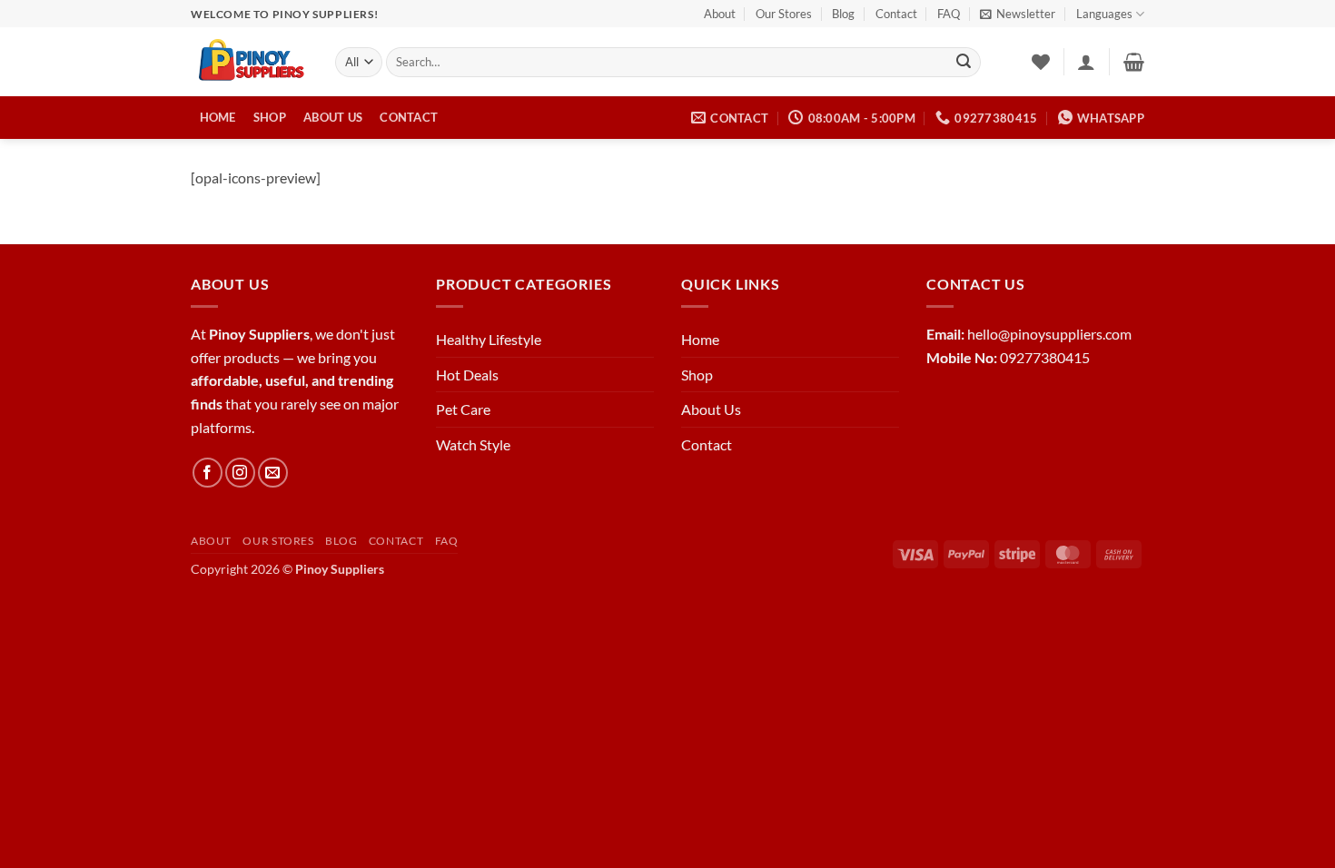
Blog (843, 13)
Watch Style (473, 444)
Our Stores (784, 13)
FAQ (948, 13)
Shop (269, 117)
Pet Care (463, 409)
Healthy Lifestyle (488, 339)
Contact (896, 13)
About (720, 13)
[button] (1017, 13)
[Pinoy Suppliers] (249, 62)
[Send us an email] (273, 473)
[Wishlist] (1041, 62)
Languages (1104, 13)
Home (218, 117)
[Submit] (963, 62)
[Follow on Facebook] (207, 473)
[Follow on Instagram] (240, 473)
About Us (332, 117)
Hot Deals (467, 374)
